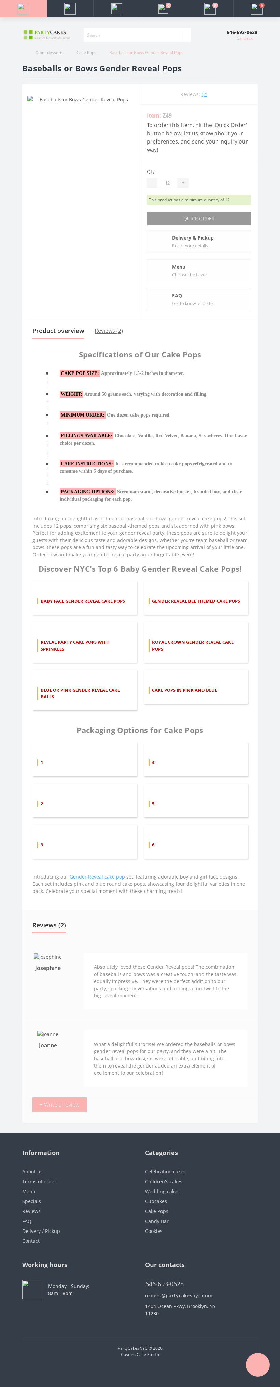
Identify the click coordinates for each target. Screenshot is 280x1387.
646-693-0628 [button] (164, 1284)
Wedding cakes (162, 1191)
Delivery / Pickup (41, 1231)
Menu (178, 266)
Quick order (198, 218)
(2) (204, 94)
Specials (31, 1201)
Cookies (154, 1231)
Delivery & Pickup (193, 237)
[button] (116, 8)
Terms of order (39, 1181)
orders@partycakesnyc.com (178, 1295)
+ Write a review (59, 1105)
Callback (245, 38)
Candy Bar (157, 1221)
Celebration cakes (165, 1171)
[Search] (186, 35)
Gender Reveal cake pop (97, 876)
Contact (31, 1241)
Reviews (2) (109, 331)
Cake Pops (86, 52)
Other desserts (49, 52)
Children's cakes (163, 1181)
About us (32, 1171)
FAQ (177, 295)
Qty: (151, 171)
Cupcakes (156, 1201)
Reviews (31, 1211)
